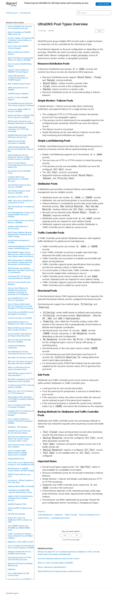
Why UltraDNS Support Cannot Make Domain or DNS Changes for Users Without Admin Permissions (20, 254)
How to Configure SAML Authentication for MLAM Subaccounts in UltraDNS (17, 453)
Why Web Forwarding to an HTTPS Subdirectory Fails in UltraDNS (21, 380)
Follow (100, 31)
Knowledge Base (25, 13)
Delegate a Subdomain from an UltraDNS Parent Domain (19, 553)
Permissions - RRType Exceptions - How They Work (21, 481)
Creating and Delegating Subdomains (16, 347)
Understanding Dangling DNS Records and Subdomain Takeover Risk (20, 149)
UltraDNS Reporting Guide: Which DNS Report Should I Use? (20, 136)
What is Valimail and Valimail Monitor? (18, 53)
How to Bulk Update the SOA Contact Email (18, 574)
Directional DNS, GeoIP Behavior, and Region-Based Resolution (20, 335)
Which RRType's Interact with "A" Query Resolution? (20, 374)
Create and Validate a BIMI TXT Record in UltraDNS (19, 110)
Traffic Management (45, 515)
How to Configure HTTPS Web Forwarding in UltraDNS (19, 406)
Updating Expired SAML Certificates (21, 486)
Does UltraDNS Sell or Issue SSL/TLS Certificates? (18, 299)
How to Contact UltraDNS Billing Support (20, 65)
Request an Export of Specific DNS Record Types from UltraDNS (21, 116)
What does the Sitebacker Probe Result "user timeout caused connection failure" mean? (20, 439)
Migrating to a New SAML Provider (20, 542)
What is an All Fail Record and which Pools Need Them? (19, 368)
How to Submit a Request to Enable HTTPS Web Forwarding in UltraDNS (20, 421)
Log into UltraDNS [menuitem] (103, 4)
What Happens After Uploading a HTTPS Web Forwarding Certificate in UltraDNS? (21, 399)
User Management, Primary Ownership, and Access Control (19, 353)
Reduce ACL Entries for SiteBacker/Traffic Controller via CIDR (20, 520)
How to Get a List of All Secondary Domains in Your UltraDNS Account (21, 464)
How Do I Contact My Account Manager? (19, 283)
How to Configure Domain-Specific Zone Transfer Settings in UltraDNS (21, 547)
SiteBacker (59, 515)
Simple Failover (43, 518)
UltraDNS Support (12, 13)
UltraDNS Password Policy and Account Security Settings (19, 432)
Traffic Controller (71, 515)
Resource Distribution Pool (89, 515)
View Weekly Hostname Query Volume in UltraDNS (19, 192)
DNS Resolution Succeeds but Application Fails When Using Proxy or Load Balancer (21, 270)
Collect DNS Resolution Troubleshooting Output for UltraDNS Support (18, 78)
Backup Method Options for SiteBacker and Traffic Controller (20, 323)
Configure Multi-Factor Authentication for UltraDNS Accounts (18, 179)
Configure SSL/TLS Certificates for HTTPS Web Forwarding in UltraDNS (21, 413)
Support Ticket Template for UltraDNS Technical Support (18, 71)
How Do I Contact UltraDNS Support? (18, 98)
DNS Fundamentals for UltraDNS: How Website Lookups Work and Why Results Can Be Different (20, 262)
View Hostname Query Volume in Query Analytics (20, 446)
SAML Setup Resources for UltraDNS (18, 89)
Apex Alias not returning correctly (20, 358)
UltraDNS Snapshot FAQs (17, 504)
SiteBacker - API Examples (18, 427)
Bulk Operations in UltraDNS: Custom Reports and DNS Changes (21, 470)
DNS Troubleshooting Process (19, 84)
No (77, 535)
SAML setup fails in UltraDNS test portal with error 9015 (20, 202)
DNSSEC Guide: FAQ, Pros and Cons (19, 475)
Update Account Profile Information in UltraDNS (16, 142)
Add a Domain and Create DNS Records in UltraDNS (19, 341)
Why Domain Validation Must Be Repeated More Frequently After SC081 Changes (20, 234)
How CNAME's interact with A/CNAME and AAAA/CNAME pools (19, 528)
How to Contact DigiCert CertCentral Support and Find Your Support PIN (20, 165)
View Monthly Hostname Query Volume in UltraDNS (19, 186)
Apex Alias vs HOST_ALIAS (18, 197)
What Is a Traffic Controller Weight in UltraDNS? (55, 563)
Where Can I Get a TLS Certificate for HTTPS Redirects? (20, 392)
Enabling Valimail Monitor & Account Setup (18, 227)
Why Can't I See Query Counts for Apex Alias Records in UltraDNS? (20, 362)
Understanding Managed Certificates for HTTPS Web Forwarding (18, 129)
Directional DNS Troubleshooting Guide (20, 509)
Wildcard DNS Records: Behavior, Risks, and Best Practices (20, 329)
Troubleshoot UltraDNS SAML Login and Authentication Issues (20, 491)
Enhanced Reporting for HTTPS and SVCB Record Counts (19, 559)
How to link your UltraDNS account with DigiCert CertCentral (21, 313)
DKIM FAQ (11, 569)
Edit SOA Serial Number (16, 514)
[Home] (11, 4)
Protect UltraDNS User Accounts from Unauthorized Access (20, 27)
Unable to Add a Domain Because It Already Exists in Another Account (20, 498)
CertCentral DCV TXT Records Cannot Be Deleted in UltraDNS (19, 277)
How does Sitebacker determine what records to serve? (59, 559)
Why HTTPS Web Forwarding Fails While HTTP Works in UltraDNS (20, 59)
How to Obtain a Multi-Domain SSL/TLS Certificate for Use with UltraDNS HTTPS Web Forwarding (20, 306)
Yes (65, 535)
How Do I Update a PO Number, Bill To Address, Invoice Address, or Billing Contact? (20, 40)
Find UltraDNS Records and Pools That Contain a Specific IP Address (21, 104)
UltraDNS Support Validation (18, 94)
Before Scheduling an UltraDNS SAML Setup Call (19, 33)
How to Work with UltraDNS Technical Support (18, 47)
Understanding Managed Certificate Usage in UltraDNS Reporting (21, 247)
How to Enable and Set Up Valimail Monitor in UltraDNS (20, 222)
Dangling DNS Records (16, 459)
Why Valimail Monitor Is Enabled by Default (21, 208)
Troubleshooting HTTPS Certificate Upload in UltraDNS (21, 386)
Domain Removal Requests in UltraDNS (19, 241)
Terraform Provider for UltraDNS (20, 318)
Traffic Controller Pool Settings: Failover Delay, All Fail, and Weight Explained (20, 536)
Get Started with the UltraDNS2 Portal (19, 172)
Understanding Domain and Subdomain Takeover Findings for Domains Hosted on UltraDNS (20, 157)
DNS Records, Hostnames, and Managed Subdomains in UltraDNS (20, 122)
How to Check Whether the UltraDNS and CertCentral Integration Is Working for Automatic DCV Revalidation (18, 291)
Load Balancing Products (60, 518)
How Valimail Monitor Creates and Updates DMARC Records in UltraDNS (20, 215)
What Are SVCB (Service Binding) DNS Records (20, 564)
